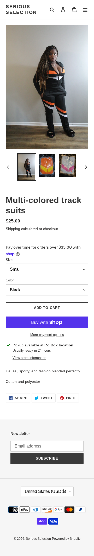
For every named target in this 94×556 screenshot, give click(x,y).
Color (10, 280)
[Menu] (85, 9)
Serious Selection (21, 9)
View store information (29, 358)
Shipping (13, 229)
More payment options (47, 335)
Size (9, 260)
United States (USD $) (45, 491)
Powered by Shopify (66, 539)
